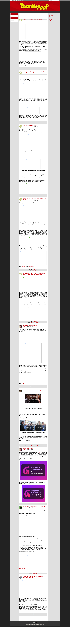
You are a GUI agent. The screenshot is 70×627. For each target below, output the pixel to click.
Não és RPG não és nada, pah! (30, 325)
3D (32, 270)
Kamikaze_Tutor (26, 578)
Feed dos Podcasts (41, 624)
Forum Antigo (12, 11)
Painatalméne (25, 507)
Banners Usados (18, 11)
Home (11, 0)
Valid (50, 16)
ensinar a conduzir (33, 404)
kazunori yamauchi (34, 445)
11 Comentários (35, 444)
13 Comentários (35, 613)
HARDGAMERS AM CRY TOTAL (30, 125)
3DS (33, 270)
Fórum (14, 0)
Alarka (24, 326)
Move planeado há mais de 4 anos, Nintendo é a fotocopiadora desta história (34, 72)
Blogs (16, 0)
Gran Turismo (29, 445)
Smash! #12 (40, 452)
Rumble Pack (34, 623)
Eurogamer (23, 266)
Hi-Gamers (23, 383)
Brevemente (19, 0)
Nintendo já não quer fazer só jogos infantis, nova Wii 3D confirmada (35, 199)
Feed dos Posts (28, 624)
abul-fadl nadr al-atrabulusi (27, 73)
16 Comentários (35, 573)
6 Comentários (35, 269)
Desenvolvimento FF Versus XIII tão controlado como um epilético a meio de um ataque (34, 274)
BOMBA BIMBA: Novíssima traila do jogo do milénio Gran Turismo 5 (33, 390)
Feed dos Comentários (34, 624)
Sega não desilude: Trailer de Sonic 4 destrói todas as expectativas (34, 577)
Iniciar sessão (51, 15)
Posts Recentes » (45, 618)
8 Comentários (35, 321)
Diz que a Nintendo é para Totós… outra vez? (34, 506)
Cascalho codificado (28, 448)
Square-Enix (36, 322)
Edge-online (23, 65)
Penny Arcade (31, 266)
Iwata (35, 270)
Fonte (20, 568)
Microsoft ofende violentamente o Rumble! (33, 19)
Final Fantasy (32, 322)
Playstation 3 (39, 445)
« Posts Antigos (21, 618)
